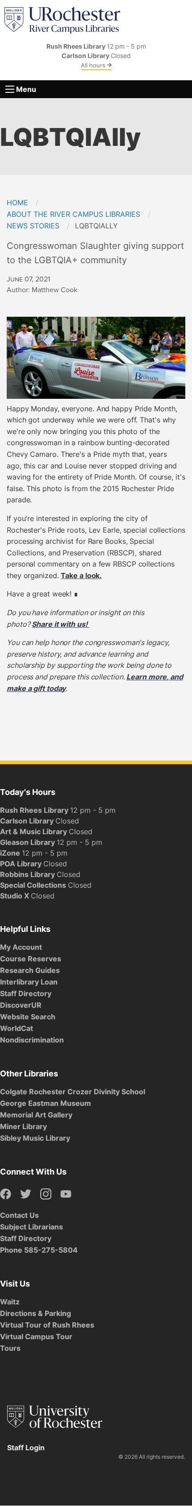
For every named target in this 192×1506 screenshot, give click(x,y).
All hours (94, 65)
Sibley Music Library (35, 1138)
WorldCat (16, 1028)
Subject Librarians (31, 1227)
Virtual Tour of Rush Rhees (47, 1325)
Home (17, 202)
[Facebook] (5, 1194)
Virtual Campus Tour (36, 1336)
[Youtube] (65, 1194)
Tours (10, 1348)
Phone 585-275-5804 (39, 1250)
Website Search (27, 1017)
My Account (21, 947)
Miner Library (23, 1126)
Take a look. (81, 575)
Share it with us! (60, 624)
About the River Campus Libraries (73, 214)
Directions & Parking (35, 1313)
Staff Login (26, 1447)
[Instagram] (45, 1194)
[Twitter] (25, 1194)
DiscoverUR (21, 1005)
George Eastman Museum (45, 1103)
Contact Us (19, 1215)
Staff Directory (25, 993)
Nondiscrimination (32, 1040)
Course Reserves (30, 959)
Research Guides (30, 970)
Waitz (10, 1302)
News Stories (33, 226)
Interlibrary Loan (29, 982)
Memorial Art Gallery (36, 1115)
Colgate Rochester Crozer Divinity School (72, 1091)
